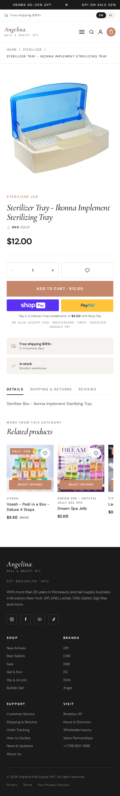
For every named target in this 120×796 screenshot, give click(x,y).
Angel (67, 688)
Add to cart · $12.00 (60, 288)
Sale (10, 664)
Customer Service (21, 714)
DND (66, 664)
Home (12, 50)
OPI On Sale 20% (82, 5)
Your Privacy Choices (53, 785)
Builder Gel (15, 688)
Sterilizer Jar (22, 197)
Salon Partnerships (78, 738)
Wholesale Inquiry (77, 730)
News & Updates (20, 746)
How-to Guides (18, 738)
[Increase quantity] (52, 270)
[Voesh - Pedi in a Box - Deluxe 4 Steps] (30, 468)
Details (15, 389)
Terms (27, 785)
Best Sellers (16, 656)
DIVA (67, 680)
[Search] (91, 32)
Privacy (12, 785)
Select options (30, 484)
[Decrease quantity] (12, 270)
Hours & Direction (77, 722)
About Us (14, 754)
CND (66, 656)
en (101, 15)
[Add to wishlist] (87, 270)
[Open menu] (81, 32)
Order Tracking (18, 730)
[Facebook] (26, 619)
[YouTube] (40, 619)
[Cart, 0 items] (111, 31)
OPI (66, 648)
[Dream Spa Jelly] (80, 468)
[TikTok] (54, 619)
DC (65, 672)
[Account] (100, 32)
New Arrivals (16, 648)
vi (110, 15)
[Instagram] (12, 619)
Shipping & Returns (51, 389)
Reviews (88, 389)
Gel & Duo (14, 672)
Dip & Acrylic (17, 680)
